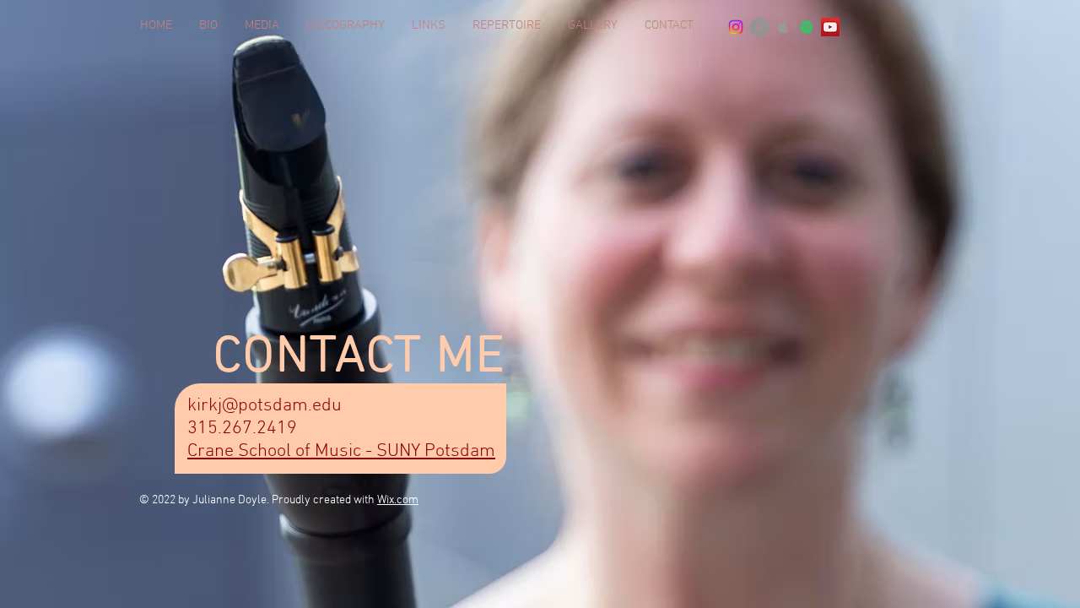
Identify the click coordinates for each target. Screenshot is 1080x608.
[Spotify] (806, 27)
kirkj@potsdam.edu (264, 405)
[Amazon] (759, 27)
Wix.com (397, 500)
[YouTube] (830, 27)
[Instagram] (735, 27)
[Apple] (783, 27)
